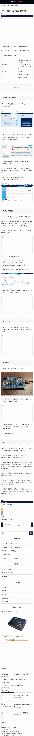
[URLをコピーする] (2, 516)
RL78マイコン (7, 569)
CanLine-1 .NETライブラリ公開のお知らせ (14, 679)
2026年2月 (5, 587)
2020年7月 (5, 601)
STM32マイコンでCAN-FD (9, 544)
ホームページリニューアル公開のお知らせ (13, 685)
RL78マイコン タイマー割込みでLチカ (12, 558)
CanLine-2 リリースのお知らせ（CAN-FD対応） (15, 674)
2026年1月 (5, 591)
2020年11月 (5, 598)
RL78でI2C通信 (6, 554)
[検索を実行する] (31, 533)
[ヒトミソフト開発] (17, 2)
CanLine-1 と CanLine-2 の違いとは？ (12, 547)
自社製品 (5, 576)
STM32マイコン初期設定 (9, 551)
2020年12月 (5, 594)
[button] (2, 506)
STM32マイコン (6, 16)
